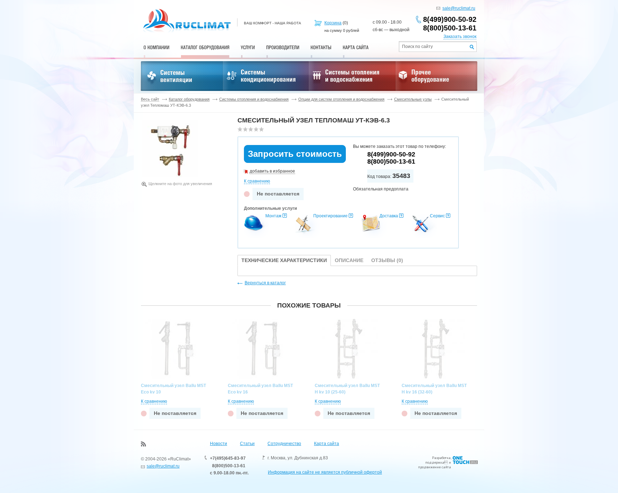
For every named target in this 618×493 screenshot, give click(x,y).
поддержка (434, 462)
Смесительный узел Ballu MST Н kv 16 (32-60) (434, 389)
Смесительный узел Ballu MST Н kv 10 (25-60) (347, 389)
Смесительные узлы (413, 99)
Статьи (247, 443)
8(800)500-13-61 (449, 28)
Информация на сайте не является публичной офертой (325, 472)
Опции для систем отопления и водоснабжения (341, 99)
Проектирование (330, 215)
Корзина (333, 22)
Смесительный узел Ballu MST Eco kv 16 (260, 389)
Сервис (437, 215)
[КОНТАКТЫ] (321, 47)
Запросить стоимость (295, 154)
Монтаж (273, 215)
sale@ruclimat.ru (458, 8)
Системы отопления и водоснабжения (254, 99)
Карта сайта (326, 443)
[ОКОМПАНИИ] (156, 47)
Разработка (441, 457)
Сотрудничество (284, 443)
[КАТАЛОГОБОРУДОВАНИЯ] (205, 47)
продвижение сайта (434, 467)
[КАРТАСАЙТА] (356, 47)
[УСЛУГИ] (248, 47)
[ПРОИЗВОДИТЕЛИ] (282, 47)
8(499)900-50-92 (449, 19)
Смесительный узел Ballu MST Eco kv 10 (173, 389)
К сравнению (257, 181)
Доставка (388, 215)
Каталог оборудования (189, 99)
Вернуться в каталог (265, 282)
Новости (218, 443)
